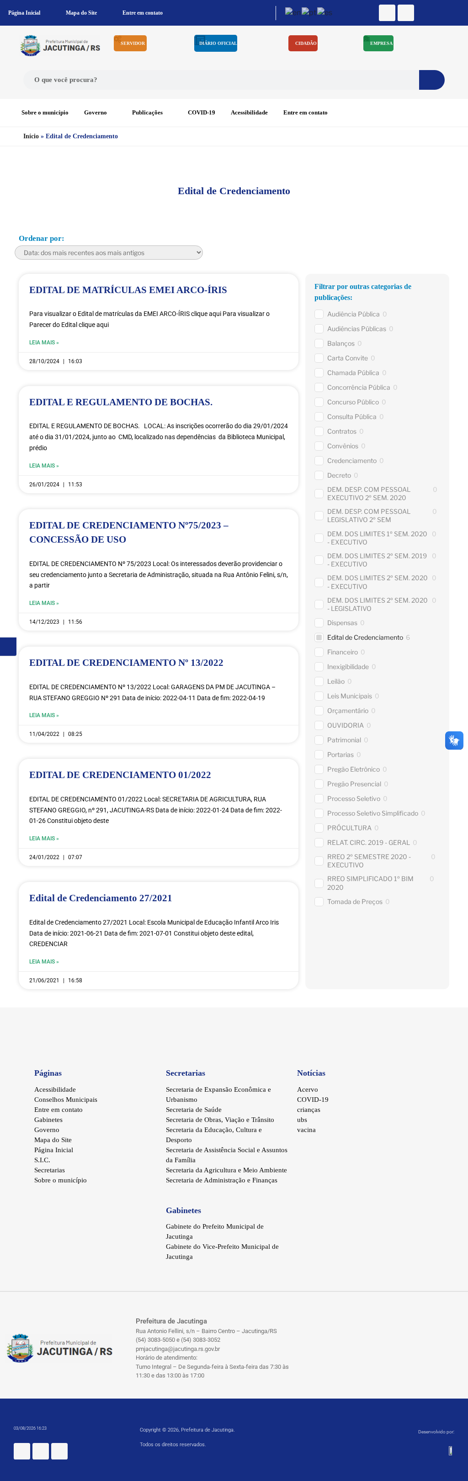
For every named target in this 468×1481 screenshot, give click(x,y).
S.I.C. (42, 1160)
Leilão (336, 681)
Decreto (339, 475)
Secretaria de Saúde (194, 1109)
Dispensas (342, 622)
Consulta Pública (352, 416)
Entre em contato (142, 13)
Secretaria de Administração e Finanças (221, 1180)
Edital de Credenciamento (365, 637)
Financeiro (342, 652)
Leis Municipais (349, 696)
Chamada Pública (353, 372)
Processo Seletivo (353, 798)
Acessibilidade (249, 112)
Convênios (342, 446)
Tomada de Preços (355, 901)
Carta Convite (347, 358)
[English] (293, 12)
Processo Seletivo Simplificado (372, 813)
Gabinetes (48, 1119)
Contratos (341, 431)
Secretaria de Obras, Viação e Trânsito (220, 1119)
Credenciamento (352, 460)
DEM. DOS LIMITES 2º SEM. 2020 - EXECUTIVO (377, 582)
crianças (308, 1109)
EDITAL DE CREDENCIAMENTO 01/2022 (120, 774)
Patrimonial (344, 740)
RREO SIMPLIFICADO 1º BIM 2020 (370, 883)
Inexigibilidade (348, 666)
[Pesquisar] (432, 80)
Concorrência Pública (358, 387)
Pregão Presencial (354, 784)
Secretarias (49, 1170)
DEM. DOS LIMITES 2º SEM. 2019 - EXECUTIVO (377, 560)
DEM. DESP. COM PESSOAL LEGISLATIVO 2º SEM (368, 515)
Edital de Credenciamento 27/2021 (100, 898)
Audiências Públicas (356, 328)
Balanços (341, 343)
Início (31, 136)
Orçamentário (347, 710)
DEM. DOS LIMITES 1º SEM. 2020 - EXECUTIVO (377, 538)
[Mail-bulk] (406, 13)
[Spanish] (325, 12)
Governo (95, 112)
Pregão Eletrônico (353, 769)
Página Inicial (24, 13)
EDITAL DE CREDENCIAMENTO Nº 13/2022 (126, 662)
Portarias (340, 754)
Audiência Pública (353, 314)
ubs (302, 1119)
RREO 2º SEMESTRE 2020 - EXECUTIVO (369, 861)
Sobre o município (45, 112)
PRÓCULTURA (349, 828)
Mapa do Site (81, 13)
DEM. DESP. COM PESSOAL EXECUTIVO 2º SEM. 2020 (368, 493)
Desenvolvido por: (436, 1431)
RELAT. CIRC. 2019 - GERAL (368, 842)
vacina (306, 1129)
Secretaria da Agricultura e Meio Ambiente (226, 1170)
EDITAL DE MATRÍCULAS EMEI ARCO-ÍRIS (128, 289)
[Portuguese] (309, 12)
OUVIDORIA (345, 725)
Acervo (307, 1089)
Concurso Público (353, 402)
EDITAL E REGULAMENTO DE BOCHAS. (121, 402)
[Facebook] (387, 13)
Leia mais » (44, 342)
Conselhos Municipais (65, 1099)
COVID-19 (201, 112)
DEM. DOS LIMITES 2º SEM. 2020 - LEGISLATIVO (377, 604)
